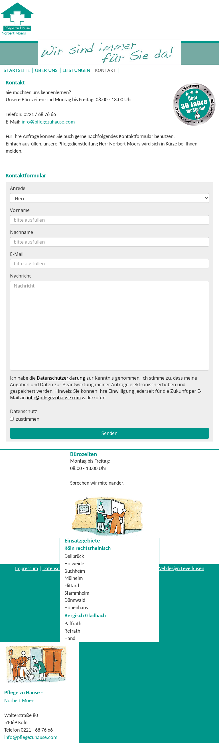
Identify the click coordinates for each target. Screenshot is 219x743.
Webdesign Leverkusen (180, 569)
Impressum (26, 569)
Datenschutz (55, 569)
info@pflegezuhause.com (48, 122)
